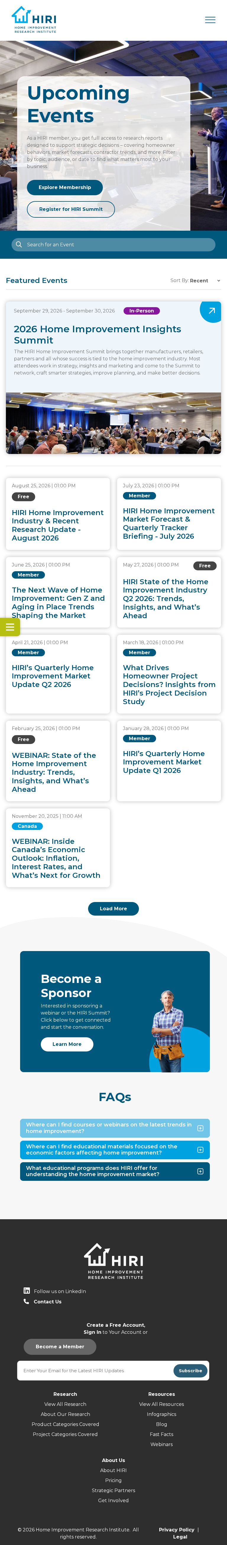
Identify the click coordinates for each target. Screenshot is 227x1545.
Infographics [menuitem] (161, 1414)
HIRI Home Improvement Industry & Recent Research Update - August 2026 (58, 525)
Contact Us (47, 1302)
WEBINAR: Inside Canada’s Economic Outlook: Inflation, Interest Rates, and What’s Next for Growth (56, 858)
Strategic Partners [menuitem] (113, 1490)
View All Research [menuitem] (65, 1404)
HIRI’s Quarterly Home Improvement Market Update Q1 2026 (164, 762)
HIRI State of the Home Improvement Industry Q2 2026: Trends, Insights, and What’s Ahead (165, 598)
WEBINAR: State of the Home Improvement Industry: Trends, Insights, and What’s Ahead (54, 772)
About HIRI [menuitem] (113, 1470)
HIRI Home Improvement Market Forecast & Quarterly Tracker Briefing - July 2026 (169, 523)
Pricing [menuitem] (113, 1480)
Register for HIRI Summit (71, 209)
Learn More (67, 1044)
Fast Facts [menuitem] (161, 1434)
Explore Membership (65, 187)
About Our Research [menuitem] (65, 1414)
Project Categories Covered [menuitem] (65, 1434)
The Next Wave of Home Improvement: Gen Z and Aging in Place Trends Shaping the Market (58, 603)
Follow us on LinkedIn (60, 1291)
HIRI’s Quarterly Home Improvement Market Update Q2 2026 (53, 676)
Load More (113, 908)
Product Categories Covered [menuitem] (65, 1424)
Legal (180, 1537)
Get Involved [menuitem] (113, 1500)
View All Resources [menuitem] (161, 1404)
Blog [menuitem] (161, 1424)
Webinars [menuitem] (161, 1444)
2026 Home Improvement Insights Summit (97, 334)
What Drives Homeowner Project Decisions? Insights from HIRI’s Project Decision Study (169, 684)
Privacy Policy (176, 1530)
